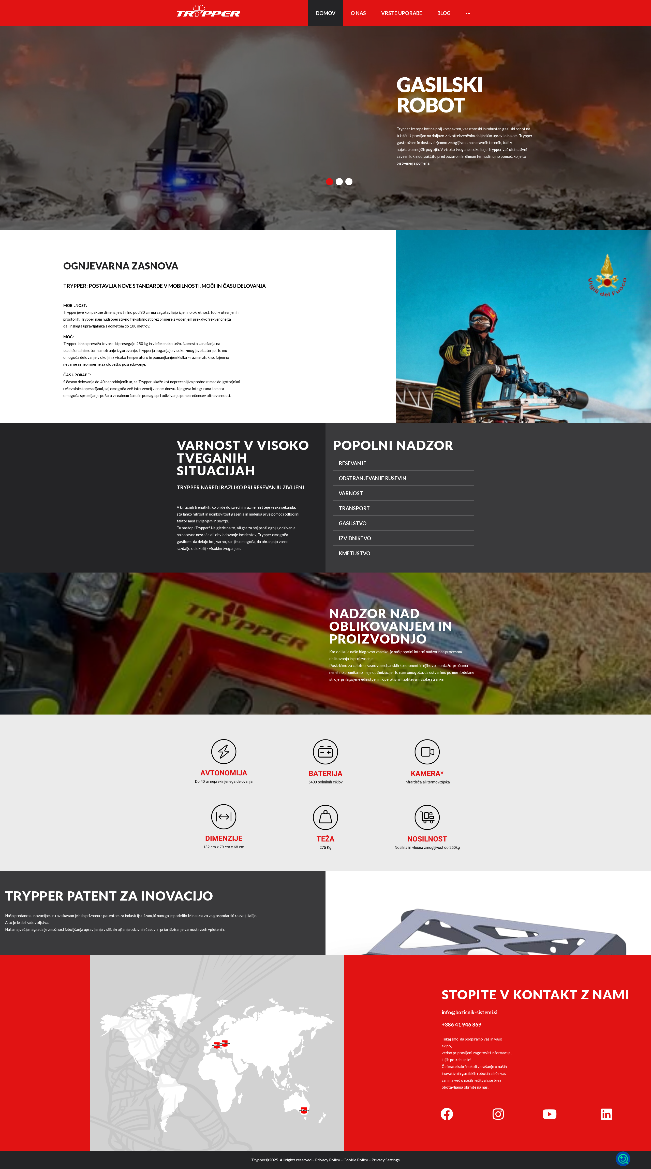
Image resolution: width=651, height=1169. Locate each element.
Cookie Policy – (357, 1159)
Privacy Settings (386, 1159)
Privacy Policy (327, 1159)
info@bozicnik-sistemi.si (469, 1012)
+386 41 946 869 (461, 1024)
